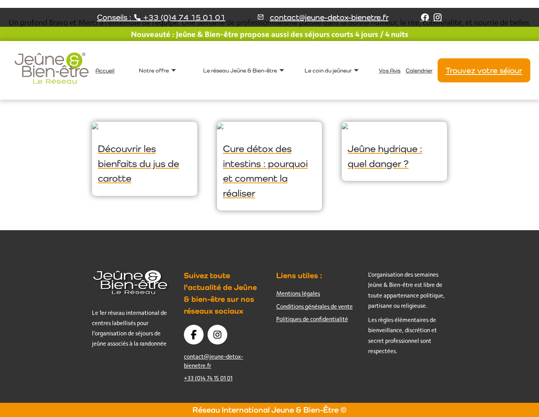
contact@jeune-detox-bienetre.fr (329, 17)
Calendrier (419, 70)
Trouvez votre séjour (483, 70)
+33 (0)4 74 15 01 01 (208, 378)
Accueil (104, 70)
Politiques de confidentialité (312, 319)
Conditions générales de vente (314, 306)
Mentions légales (298, 293)
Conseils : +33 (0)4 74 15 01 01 (161, 17)
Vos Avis (390, 70)
